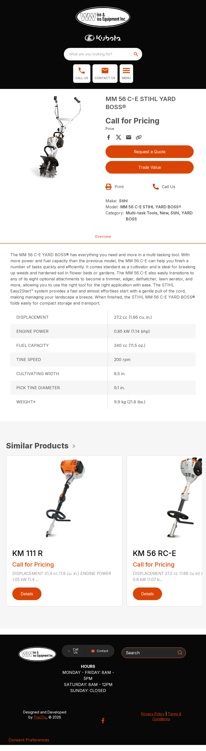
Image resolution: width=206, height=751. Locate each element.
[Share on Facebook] (109, 137)
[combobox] (103, 54)
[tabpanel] (56, 140)
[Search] (179, 652)
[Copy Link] (139, 137)
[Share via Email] (129, 137)
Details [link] (27, 593)
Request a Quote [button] (150, 151)
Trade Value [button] (149, 167)
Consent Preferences (29, 739)
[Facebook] (103, 720)
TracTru (40, 717)
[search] (136, 54)
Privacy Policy (153, 714)
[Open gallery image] (56, 139)
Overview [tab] (103, 236)
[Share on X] (119, 137)
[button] (81, 73)
